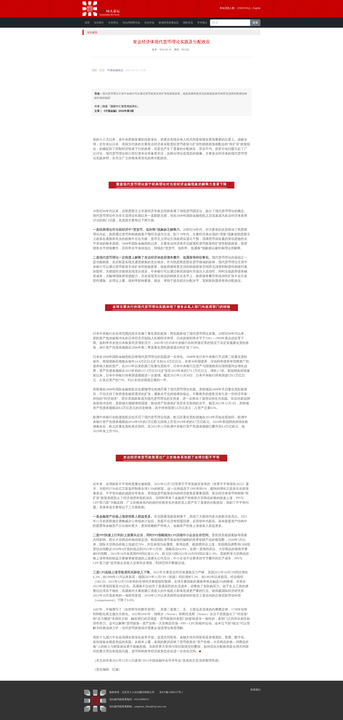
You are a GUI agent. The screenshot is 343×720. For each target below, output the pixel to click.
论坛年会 (149, 22)
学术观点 (202, 22)
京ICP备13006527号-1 (171, 692)
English (256, 8)
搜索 (255, 22)
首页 (87, 22)
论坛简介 (99, 22)
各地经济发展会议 (169, 22)
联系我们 (255, 689)
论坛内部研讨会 (131, 22)
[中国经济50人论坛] (105, 8)
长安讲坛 (113, 22)
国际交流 (188, 22)
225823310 (242, 8)
